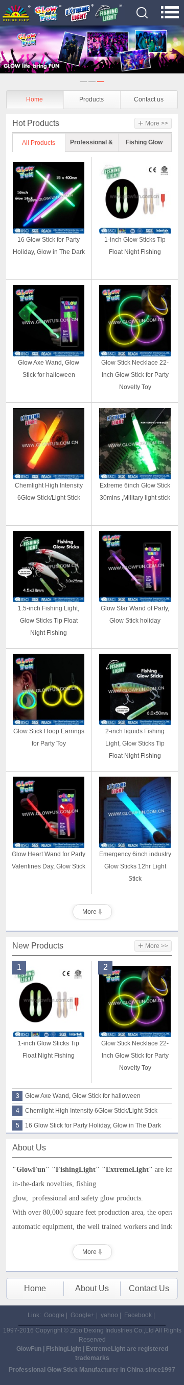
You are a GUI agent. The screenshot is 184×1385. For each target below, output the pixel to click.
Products (91, 99)
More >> (153, 123)
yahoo (109, 1315)
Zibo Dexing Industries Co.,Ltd (112, 1330)
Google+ (83, 1315)
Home (34, 99)
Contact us (149, 99)
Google (54, 1315)
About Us (92, 1288)
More (90, 911)
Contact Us (149, 1288)
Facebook (138, 1315)
